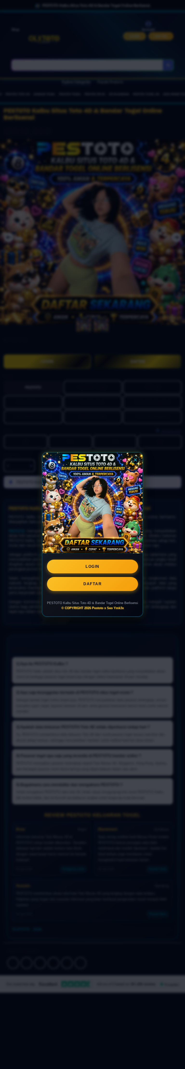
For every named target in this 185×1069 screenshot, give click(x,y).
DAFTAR (92, 584)
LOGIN (92, 566)
